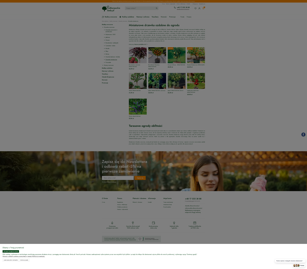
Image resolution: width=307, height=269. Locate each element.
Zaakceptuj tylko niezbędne (11, 260)
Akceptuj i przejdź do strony (11, 251)
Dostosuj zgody (24, 260)
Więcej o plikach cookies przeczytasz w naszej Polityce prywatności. (24, 256)
